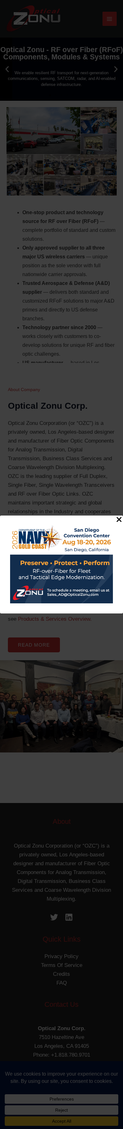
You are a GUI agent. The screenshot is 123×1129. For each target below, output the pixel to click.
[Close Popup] (119, 520)
